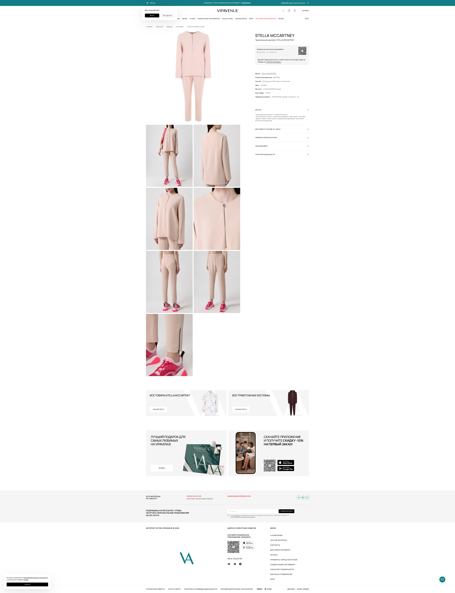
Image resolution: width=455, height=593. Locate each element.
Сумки (192, 19)
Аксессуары (227, 19)
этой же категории (273, 62)
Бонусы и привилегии (281, 574)
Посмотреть (158, 409)
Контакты (275, 545)
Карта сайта (174, 589)
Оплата (274, 555)
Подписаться (286, 511)
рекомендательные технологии (36, 578)
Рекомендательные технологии (237, 589)
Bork (251, 19)
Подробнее (245, 3)
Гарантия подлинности (282, 569)
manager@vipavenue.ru (239, 496)
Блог (307, 19)
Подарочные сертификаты (208, 19)
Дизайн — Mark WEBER (298, 589)
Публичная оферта (155, 589)
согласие (236, 515)
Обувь (184, 19)
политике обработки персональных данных (242, 517)
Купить (162, 468)
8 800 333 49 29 (287, 3)
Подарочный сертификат (282, 564)
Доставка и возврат (280, 550)
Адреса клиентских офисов (242, 528)
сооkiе (26, 580)
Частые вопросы (278, 540)
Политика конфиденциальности (200, 589)
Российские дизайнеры (266, 19)
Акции (281, 19)
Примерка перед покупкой (283, 560)
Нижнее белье (241, 19)
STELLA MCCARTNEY (269, 74)
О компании (276, 535)
